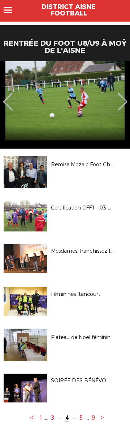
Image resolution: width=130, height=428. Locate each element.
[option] (65, 104)
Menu (11, 10)
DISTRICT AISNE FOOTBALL (69, 10)
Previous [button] (7, 96)
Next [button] (122, 96)
